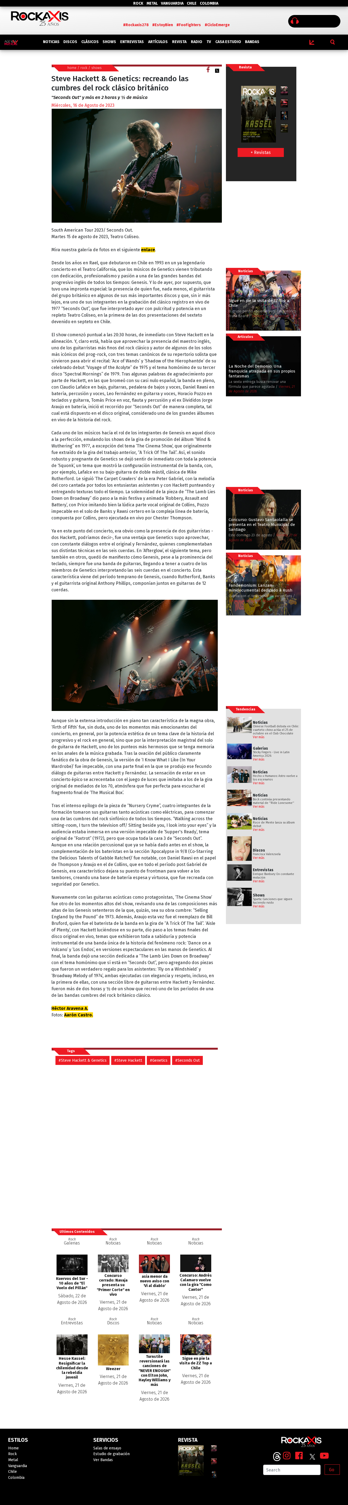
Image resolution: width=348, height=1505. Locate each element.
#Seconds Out (187, 1060)
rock (83, 68)
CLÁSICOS (90, 42)
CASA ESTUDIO (228, 42)
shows (96, 68)
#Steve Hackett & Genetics (82, 1060)
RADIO (196, 42)
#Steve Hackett (128, 1060)
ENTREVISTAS (132, 42)
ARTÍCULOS (158, 42)
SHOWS (109, 42)
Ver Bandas (103, 1460)
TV (209, 42)
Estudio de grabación (111, 1454)
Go (331, 1469)
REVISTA (179, 42)
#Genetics (158, 1060)
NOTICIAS (51, 42)
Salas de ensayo (107, 1448)
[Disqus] (136, 1146)
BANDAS (252, 42)
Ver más (259, 737)
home (71, 68)
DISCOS (70, 42)
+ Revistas (261, 152)
